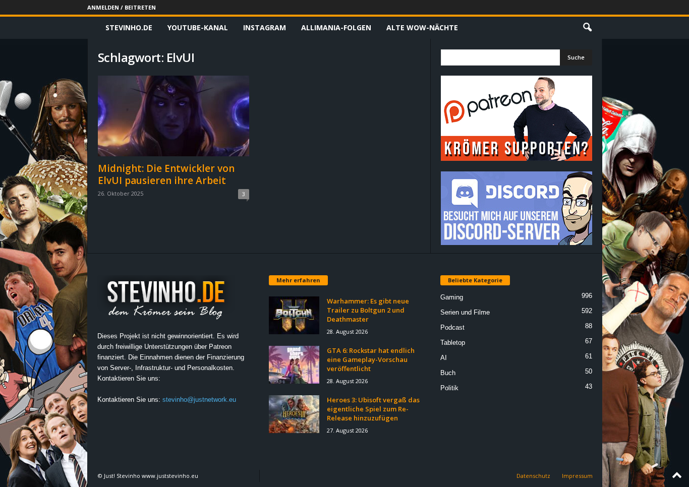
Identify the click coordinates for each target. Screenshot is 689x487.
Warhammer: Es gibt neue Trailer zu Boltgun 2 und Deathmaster (368, 310)
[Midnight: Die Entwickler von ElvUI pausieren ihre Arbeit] (173, 116)
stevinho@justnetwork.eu (199, 399)
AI (443, 357)
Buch (447, 373)
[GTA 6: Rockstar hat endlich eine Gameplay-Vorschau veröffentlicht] (294, 365)
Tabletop (452, 342)
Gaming (451, 297)
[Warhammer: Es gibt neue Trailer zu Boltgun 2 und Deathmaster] (294, 315)
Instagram (264, 27)
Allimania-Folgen (336, 27)
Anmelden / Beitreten (121, 7)
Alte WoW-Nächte (422, 27)
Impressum (577, 475)
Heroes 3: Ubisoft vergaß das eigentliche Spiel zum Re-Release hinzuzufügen (373, 408)
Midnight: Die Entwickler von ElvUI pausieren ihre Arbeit (166, 174)
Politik (449, 388)
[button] (587, 28)
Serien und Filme (465, 312)
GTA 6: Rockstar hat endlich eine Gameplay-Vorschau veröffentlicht (371, 359)
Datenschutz (533, 475)
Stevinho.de (128, 27)
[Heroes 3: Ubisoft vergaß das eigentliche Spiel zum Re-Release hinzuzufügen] (294, 414)
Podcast (452, 327)
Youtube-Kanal (197, 27)
